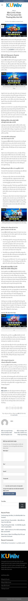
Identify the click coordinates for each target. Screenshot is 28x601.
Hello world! (21, 543)
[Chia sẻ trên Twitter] (12, 408)
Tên (4, 464)
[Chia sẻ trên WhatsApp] (7, 408)
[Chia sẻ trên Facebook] (9, 408)
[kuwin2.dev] (14, 5)
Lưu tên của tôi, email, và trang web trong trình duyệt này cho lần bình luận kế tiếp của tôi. (13, 488)
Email (5, 471)
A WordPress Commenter (8, 543)
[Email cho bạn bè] (15, 408)
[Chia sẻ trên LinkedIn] (21, 408)
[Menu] (2, 5)
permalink (15, 415)
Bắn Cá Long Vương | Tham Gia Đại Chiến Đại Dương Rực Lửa (7, 432)
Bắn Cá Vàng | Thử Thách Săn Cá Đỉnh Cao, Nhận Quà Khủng (20, 432)
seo (22, 21)
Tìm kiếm (3, 501)
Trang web (5, 478)
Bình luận (5, 450)
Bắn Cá (14, 10)
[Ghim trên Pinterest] (18, 408)
